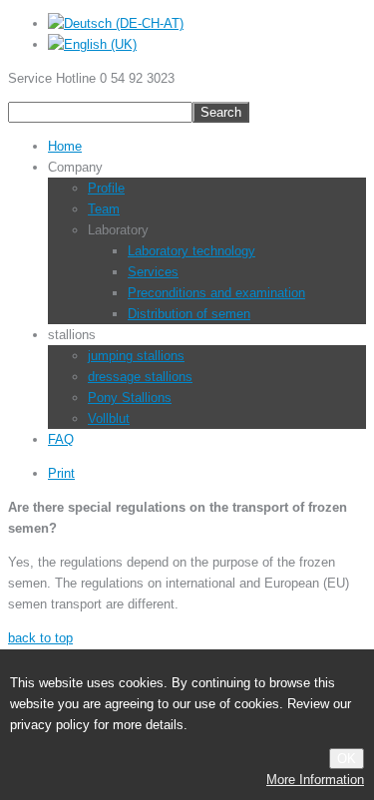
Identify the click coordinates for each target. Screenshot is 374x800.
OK (346, 758)
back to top (40, 637)
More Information (315, 779)
